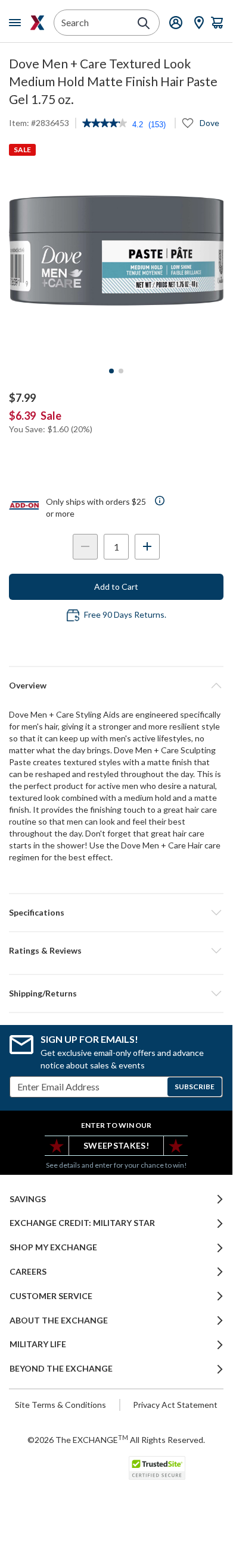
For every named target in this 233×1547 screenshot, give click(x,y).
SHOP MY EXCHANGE (53, 1247)
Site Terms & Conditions (60, 1405)
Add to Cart (116, 586)
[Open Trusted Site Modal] (157, 1468)
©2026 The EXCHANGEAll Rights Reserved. (116, 1439)
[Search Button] (144, 23)
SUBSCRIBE (195, 1086)
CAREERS (28, 1271)
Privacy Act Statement (175, 1405)
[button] (116, 950)
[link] (104, 124)
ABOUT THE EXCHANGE (59, 1320)
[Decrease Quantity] (85, 546)
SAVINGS (28, 1199)
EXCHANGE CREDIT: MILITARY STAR (82, 1223)
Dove (209, 123)
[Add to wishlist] (188, 123)
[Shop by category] (17, 22)
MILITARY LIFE (38, 1344)
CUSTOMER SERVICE (51, 1296)
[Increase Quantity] (147, 546)
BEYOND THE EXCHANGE (61, 1368)
